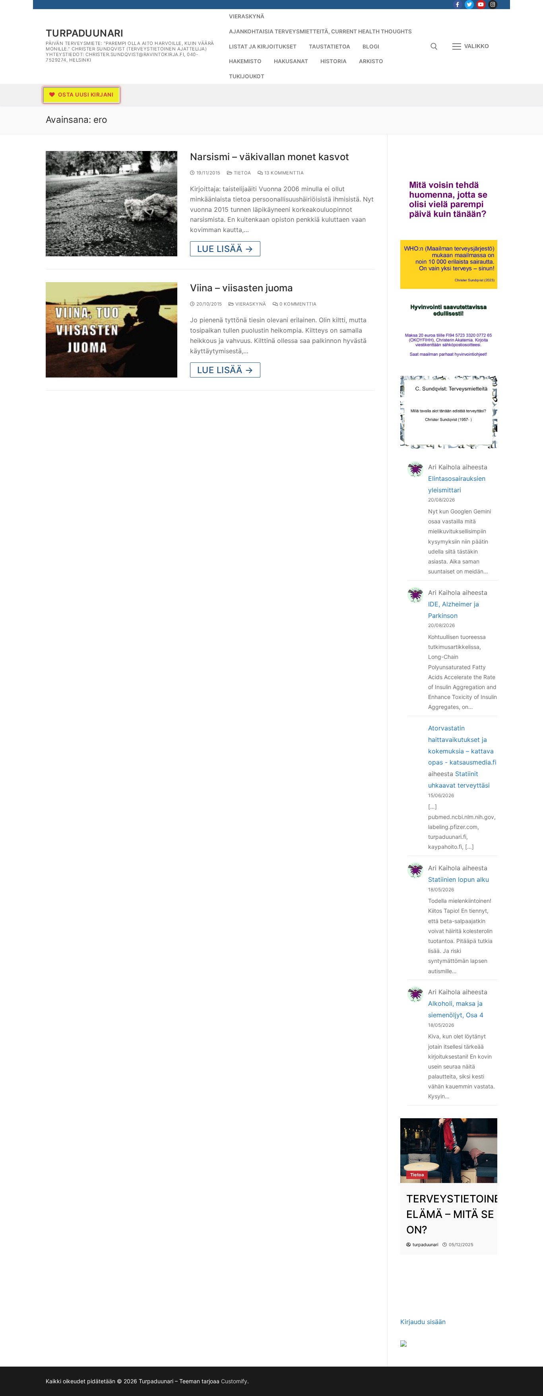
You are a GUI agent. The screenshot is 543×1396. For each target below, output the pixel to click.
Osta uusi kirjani (84, 94)
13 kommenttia (283, 173)
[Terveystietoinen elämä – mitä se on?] (448, 1150)
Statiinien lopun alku (458, 879)
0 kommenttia (297, 304)
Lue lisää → (225, 249)
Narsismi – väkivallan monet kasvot (269, 157)
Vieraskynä (250, 304)
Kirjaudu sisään (423, 1322)
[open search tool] (434, 46)
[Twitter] (469, 4)
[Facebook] (457, 4)
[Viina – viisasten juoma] (111, 329)
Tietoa (241, 173)
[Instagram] (492, 4)
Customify (234, 1381)
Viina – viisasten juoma (241, 288)
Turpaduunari (85, 33)
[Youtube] (480, 4)
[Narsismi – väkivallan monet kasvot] (111, 203)
